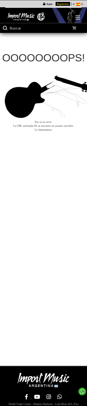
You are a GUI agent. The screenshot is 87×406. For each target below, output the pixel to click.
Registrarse (63, 3)
